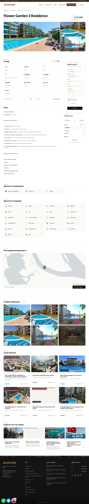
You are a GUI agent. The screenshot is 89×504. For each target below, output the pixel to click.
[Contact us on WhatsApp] (3, 500)
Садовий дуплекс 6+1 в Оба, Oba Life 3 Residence (15, 407)
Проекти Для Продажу (29, 471)
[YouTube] (84, 1)
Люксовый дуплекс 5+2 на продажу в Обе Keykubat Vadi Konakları (71, 407)
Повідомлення (69, 88)
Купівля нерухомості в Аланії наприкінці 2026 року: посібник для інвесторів (56, 478)
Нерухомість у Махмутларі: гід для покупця (54, 465)
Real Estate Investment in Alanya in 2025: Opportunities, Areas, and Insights (74, 444)
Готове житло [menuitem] (48, 4)
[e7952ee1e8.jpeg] (72, 314)
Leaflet (74, 284)
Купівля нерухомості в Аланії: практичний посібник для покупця (56, 483)
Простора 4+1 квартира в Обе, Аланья (43, 375)
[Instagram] (82, 1)
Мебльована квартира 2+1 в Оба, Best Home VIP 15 (70, 376)
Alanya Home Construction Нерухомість (12, 442)
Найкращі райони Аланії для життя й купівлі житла (56, 469)
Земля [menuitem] (55, 4)
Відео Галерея (27, 487)
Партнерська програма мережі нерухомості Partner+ (33, 476)
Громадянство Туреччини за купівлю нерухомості (56, 473)
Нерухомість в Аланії (29, 479)
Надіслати (75, 108)
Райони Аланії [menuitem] (62, 4)
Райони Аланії (27, 482)
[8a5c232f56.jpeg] (44, 335)
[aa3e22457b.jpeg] (44, 314)
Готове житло (13, 10)
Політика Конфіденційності (30, 492)
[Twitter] (81, 1)
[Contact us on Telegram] (8, 500)
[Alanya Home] (9, 463)
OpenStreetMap (79, 284)
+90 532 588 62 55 (6, 474)
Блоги (26, 484)
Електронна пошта (70, 74)
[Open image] (32, 36)
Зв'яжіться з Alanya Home (30, 489)
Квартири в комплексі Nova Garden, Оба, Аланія (44, 407)
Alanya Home (6, 10)
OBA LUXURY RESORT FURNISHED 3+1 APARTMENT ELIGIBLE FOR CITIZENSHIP (15, 376)
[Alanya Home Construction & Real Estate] (9, 5)
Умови (26, 494)
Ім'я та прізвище (70, 69)
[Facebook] (79, 1)
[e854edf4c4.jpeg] (17, 335)
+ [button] (5, 254)
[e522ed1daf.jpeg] (17, 314)
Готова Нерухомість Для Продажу (31, 473)
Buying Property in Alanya (32, 442)
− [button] (5, 256)
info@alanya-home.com (7, 476)
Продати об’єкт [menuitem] (72, 4)
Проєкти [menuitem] (41, 4)
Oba (19, 10)
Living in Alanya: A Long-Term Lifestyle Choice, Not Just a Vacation (53, 443)
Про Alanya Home (28, 466)
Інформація (27, 468)
